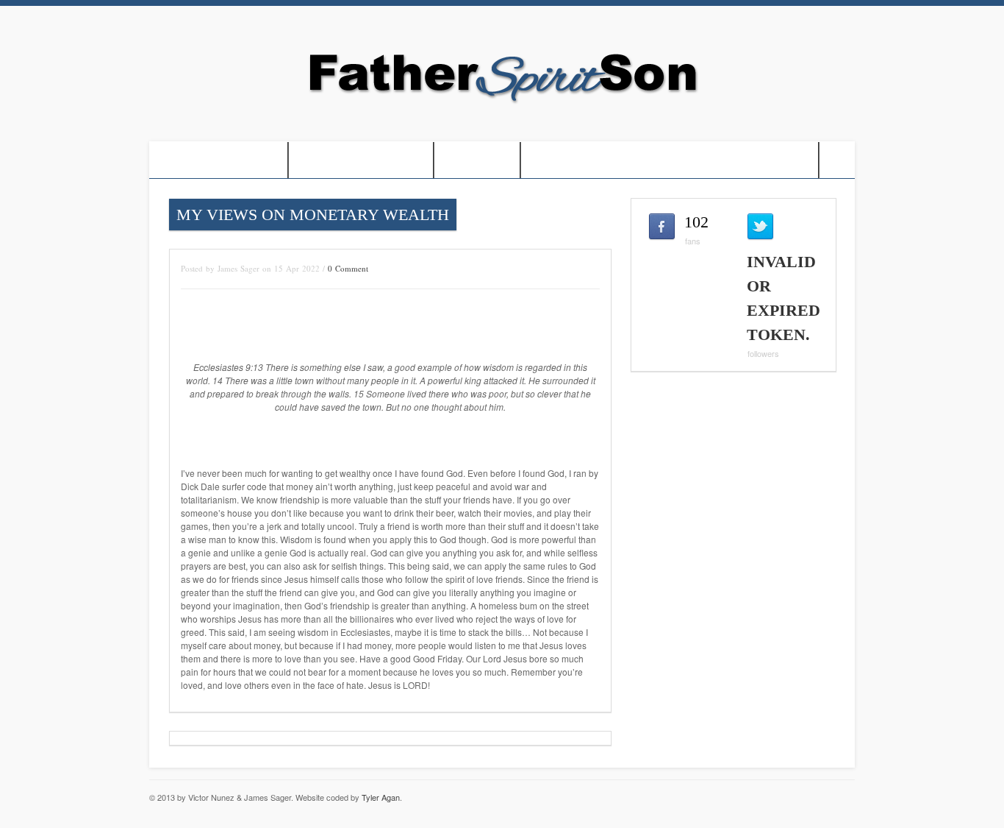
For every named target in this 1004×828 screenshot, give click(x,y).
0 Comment (348, 268)
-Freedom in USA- (361, 160)
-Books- (477, 160)
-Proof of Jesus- (218, 160)
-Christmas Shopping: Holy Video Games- (669, 160)
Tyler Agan (381, 797)
